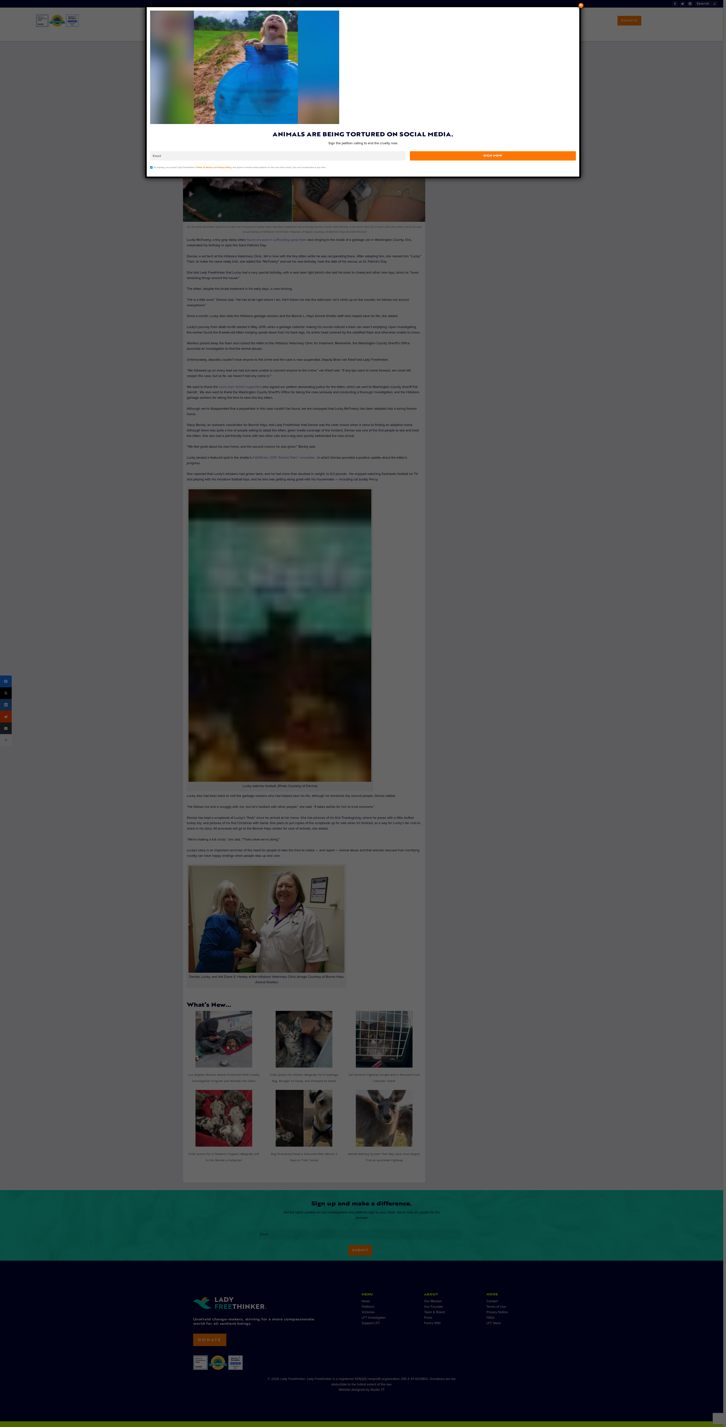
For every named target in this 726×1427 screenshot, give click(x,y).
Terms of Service (204, 167)
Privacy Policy (224, 167)
